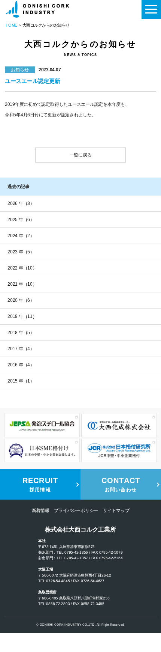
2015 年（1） (20, 381)
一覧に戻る (81, 155)
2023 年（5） (20, 251)
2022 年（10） (22, 268)
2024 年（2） (20, 235)
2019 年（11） (22, 316)
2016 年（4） (20, 364)
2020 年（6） (20, 300)
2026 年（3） (20, 203)
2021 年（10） (22, 284)
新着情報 (40, 510)
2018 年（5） (20, 332)
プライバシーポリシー (76, 510)
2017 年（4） (20, 348)
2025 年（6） (20, 219)
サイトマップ (116, 510)
